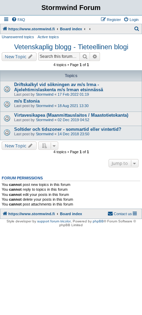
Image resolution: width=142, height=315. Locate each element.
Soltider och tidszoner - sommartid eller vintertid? (67, 129)
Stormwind (44, 94)
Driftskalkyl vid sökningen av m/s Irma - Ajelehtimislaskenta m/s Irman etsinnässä (58, 87)
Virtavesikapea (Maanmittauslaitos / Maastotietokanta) (71, 115)
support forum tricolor (54, 221)
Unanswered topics (18, 37)
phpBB (98, 221)
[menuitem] (18, 19)
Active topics (48, 37)
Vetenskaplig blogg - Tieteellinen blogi (71, 47)
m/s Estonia (27, 101)
